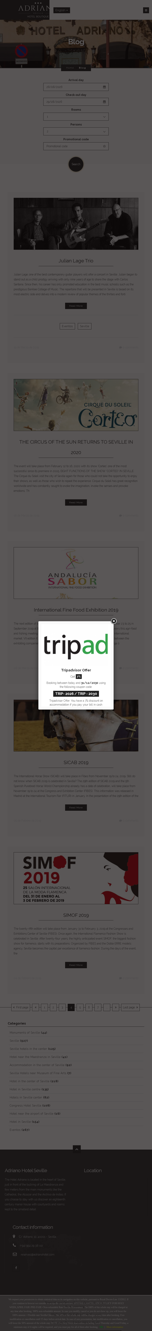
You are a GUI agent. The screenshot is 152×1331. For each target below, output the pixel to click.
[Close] (113, 621)
